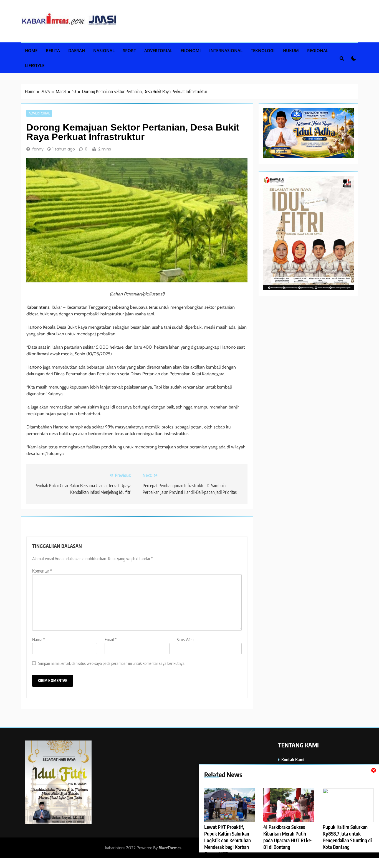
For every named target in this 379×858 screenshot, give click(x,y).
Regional (317, 50)
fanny (38, 149)
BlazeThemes (170, 847)
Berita (53, 50)
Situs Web (185, 639)
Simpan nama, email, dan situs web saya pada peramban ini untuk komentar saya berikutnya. (111, 663)
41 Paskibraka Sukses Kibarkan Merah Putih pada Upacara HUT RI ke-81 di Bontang (287, 837)
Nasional (104, 50)
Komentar (42, 571)
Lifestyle (34, 65)
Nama (38, 639)
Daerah (76, 50)
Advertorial (158, 50)
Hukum (291, 50)
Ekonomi (191, 50)
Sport (129, 50)
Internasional (225, 50)
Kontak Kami (292, 759)
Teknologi (263, 50)
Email (111, 639)
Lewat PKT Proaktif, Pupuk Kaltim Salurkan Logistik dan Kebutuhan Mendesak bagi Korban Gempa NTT (227, 840)
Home (31, 50)
